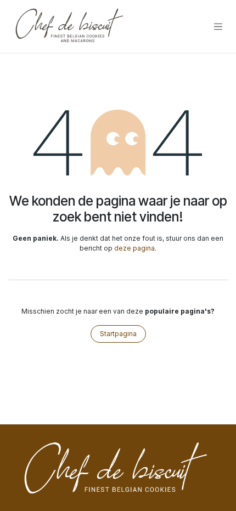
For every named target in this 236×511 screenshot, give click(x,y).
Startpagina (118, 334)
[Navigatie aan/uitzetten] (218, 26)
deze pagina (134, 248)
